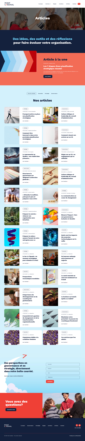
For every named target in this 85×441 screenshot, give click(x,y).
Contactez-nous (11, 409)
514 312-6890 (78, 427)
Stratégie (38, 425)
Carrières (61, 3)
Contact (74, 3)
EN (79, 3)
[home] (9, 3)
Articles (68, 3)
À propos (41, 3)
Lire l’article (48, 76)
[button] (49, 4)
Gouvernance (30, 425)
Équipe (54, 3)
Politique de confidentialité (75, 435)
